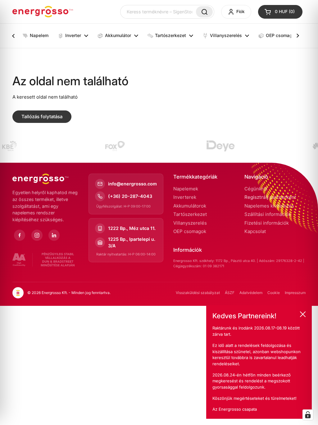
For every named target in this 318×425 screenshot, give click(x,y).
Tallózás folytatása (41, 116)
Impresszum (295, 292)
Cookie (273, 292)
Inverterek (184, 197)
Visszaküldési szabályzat (198, 292)
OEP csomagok (189, 231)
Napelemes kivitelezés (269, 206)
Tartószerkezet (190, 214)
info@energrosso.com (132, 183)
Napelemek (185, 189)
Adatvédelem (250, 292)
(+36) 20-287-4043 (130, 196)
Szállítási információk (267, 214)
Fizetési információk (266, 223)
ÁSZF (229, 292)
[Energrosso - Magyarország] (42, 12)
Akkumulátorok (189, 206)
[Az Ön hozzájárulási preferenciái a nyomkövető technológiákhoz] (307, 414)
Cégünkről (255, 189)
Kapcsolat (255, 231)
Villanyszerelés (190, 223)
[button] (280, 12)
